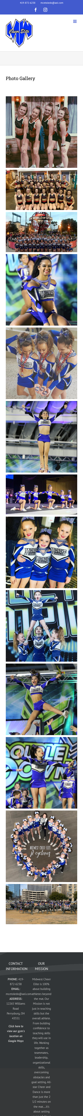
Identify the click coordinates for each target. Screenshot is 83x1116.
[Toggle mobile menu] (75, 21)
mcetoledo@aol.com (18, 994)
